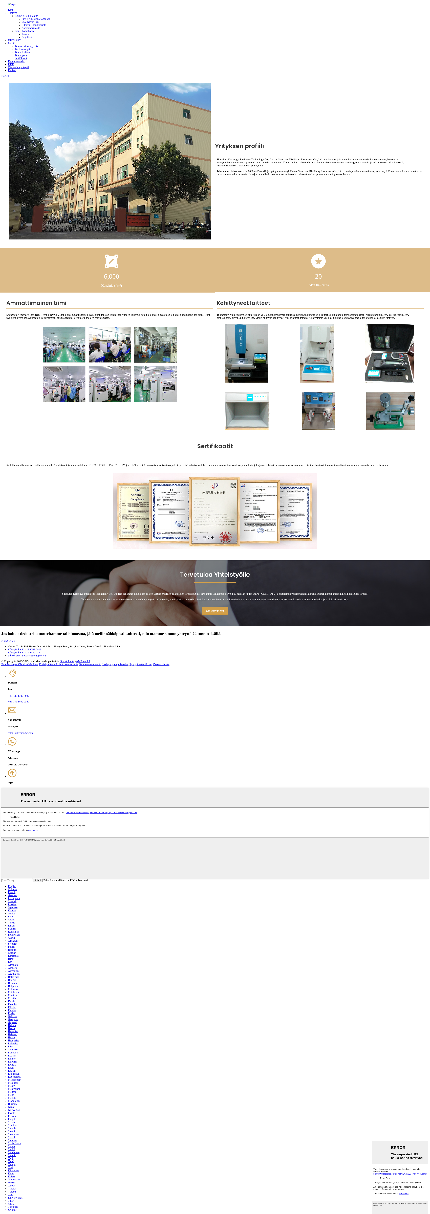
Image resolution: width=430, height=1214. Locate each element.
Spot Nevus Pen (30, 21)
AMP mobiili (83, 661)
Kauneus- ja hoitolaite (26, 15)
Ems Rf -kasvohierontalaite (36, 18)
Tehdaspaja (21, 55)
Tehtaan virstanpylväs (26, 46)
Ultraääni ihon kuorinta (34, 25)
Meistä (11, 43)
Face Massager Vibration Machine (19, 664)
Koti (10, 9)
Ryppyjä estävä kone (141, 664)
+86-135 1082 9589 (18, 701)
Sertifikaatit (21, 58)
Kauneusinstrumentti (90, 664)
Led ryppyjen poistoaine (115, 664)
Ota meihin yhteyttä (18, 67)
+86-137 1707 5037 (18, 695)
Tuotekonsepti (22, 49)
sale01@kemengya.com (20, 733)
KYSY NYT (8, 640)
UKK (11, 64)
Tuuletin (26, 34)
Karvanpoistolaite (31, 28)
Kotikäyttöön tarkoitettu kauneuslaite (58, 664)
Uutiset (12, 70)
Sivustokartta (67, 661)
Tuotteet (12, 12)
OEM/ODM (14, 40)
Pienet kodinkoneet (25, 31)
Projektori (27, 37)
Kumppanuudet (16, 61)
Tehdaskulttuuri (23, 52)
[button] (215, 611)
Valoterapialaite (161, 664)
